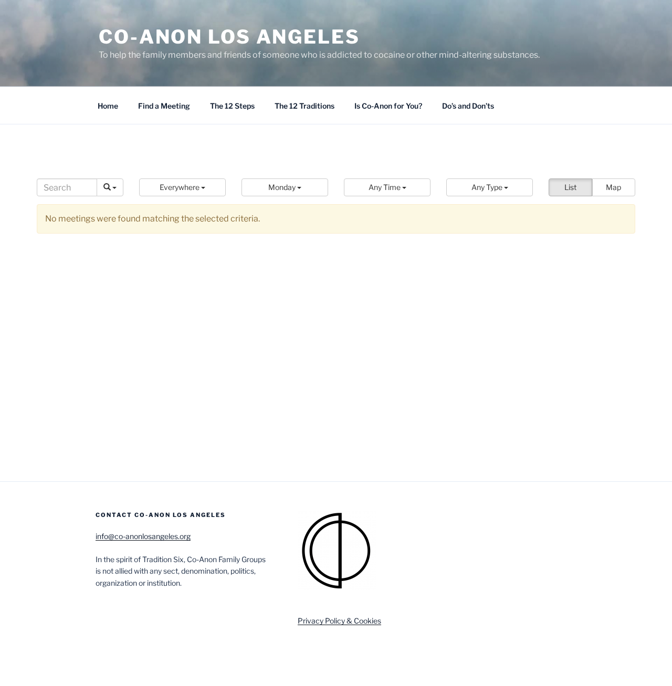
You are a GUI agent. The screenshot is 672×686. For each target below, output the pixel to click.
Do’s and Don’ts (468, 105)
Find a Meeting (164, 105)
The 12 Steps (232, 105)
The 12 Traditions (304, 105)
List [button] (570, 187)
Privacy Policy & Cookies (339, 620)
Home (108, 105)
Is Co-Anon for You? (388, 105)
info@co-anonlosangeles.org (143, 536)
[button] (182, 187)
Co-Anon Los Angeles (229, 36)
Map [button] (613, 187)
